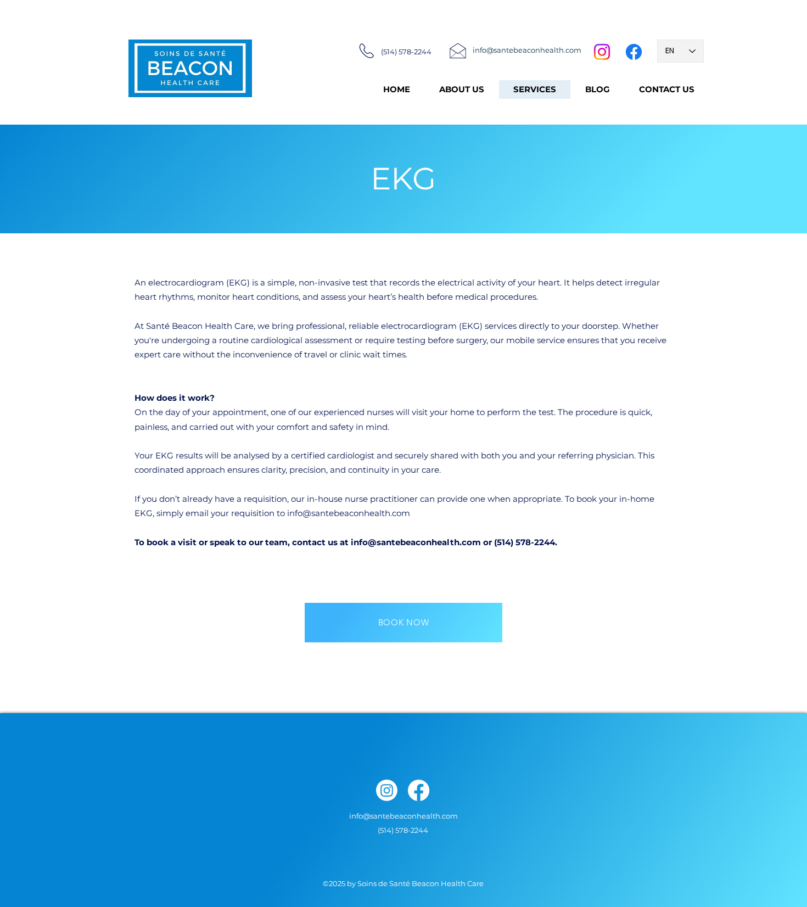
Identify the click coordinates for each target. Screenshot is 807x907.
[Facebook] (634, 52)
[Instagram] (602, 52)
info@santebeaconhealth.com (348, 513)
